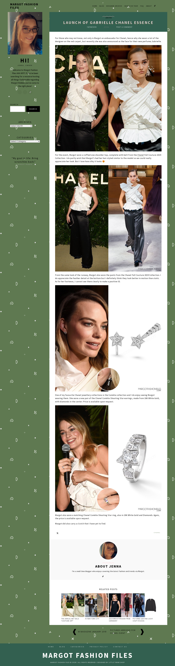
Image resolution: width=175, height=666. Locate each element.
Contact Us (120, 647)
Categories (77, 647)
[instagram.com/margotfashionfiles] (20, 92)
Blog (102, 6)
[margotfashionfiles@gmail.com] (25, 92)
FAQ (142, 6)
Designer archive (114, 6)
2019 (109, 18)
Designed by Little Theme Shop (111, 662)
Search (14, 105)
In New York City (92, 618)
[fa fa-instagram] (158, 6)
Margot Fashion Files (24, 6)
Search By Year (131, 6)
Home (94, 6)
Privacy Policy (99, 647)
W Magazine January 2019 (92, 632)
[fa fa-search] (164, 6)
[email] (161, 6)
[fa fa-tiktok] (155, 6)
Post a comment (124, 27)
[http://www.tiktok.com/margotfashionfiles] (30, 92)
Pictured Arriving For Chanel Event (122, 631)
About (149, 6)
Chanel (140, 155)
